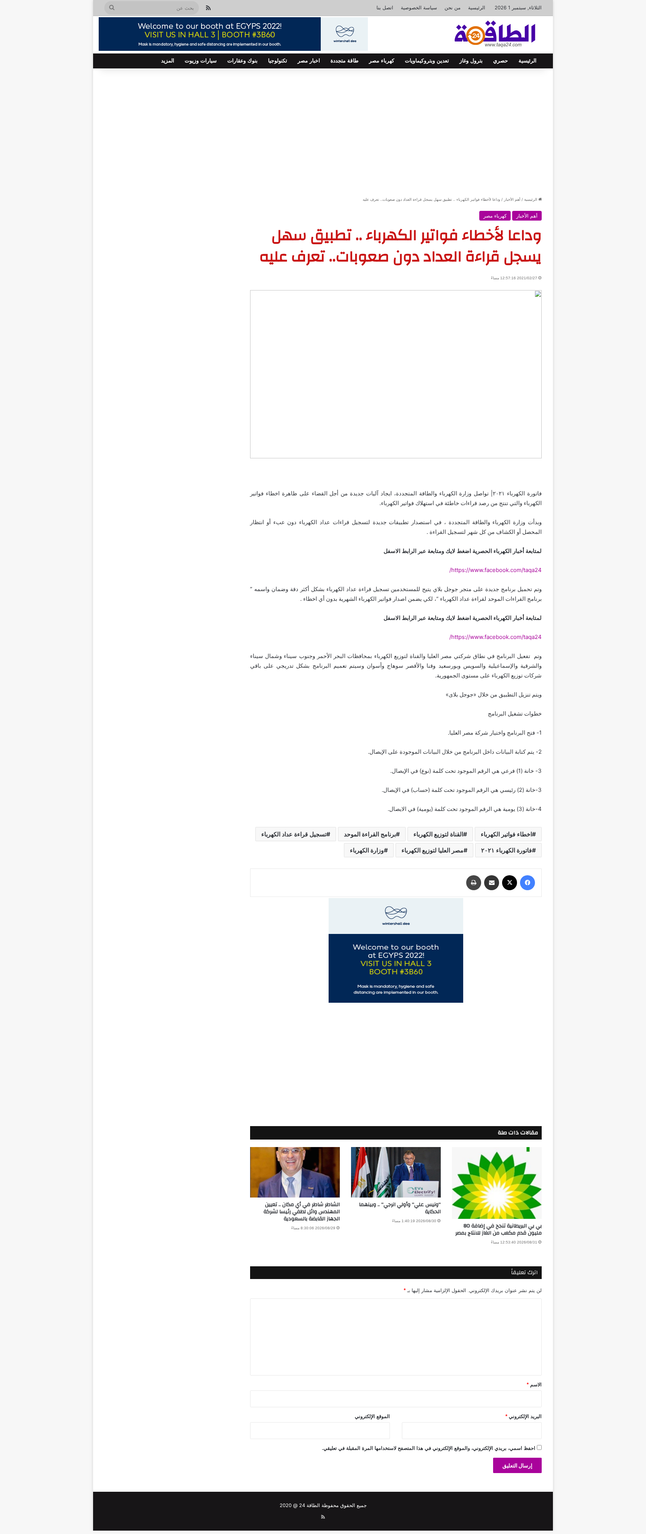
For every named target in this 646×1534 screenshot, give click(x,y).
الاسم (534, 1384)
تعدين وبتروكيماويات (427, 61)
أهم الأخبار (512, 199)
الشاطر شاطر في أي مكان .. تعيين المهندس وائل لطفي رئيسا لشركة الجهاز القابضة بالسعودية (302, 1212)
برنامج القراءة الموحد (370, 834)
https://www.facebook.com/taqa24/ (495, 570)
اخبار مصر (309, 61)
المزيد (167, 61)
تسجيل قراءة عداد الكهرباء (293, 834)
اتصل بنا (384, 7)
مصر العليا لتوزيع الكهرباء (433, 850)
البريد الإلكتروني (523, 1416)
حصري (500, 61)
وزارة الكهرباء (367, 850)
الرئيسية (476, 7)
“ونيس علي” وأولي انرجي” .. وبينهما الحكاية (400, 1208)
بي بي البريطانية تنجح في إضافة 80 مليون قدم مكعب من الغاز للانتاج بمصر (498, 1229)
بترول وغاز (471, 61)
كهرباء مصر (381, 61)
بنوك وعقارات (242, 61)
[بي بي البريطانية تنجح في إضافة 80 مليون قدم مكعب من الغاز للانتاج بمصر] (497, 1183)
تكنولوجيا (277, 61)
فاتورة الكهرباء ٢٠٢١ (506, 850)
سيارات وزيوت (201, 61)
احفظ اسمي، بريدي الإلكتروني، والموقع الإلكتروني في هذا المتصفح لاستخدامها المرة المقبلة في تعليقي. (428, 1448)
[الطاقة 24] (483, 35)
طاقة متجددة (344, 61)
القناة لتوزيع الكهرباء (438, 834)
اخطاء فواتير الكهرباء (506, 834)
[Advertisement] (323, 132)
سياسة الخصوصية (419, 7)
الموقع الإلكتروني (372, 1416)
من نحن (452, 7)
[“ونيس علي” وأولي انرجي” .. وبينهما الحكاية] (396, 1172)
